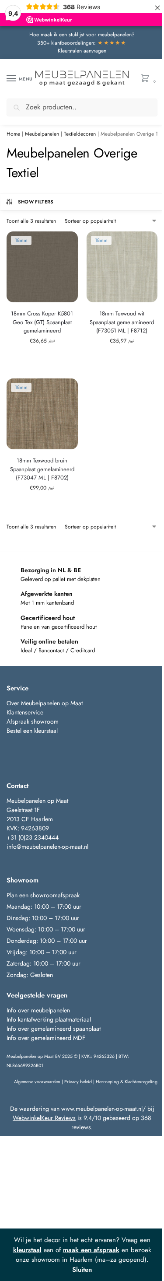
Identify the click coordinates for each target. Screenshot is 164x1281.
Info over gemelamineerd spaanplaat (54, 1028)
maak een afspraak (91, 1250)
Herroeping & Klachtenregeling (126, 1081)
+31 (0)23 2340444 (33, 837)
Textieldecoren (80, 134)
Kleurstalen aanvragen (82, 51)
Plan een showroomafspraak (43, 895)
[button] (147, 79)
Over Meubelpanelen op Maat (45, 703)
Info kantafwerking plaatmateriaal (49, 1019)
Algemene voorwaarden (37, 1081)
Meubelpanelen (42, 134)
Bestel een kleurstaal (33, 730)
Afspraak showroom (33, 721)
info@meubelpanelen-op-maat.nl (47, 846)
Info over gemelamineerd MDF (46, 1037)
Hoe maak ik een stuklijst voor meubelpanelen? (82, 34)
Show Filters (36, 201)
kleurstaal (27, 1250)
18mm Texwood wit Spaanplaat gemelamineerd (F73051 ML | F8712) (122, 322)
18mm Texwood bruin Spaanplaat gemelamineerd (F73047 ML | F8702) (42, 469)
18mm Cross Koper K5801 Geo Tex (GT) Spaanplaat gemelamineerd (42, 322)
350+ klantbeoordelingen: (82, 43)
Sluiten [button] (82, 1269)
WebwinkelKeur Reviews (44, 1117)
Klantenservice (25, 712)
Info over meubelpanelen (38, 1010)
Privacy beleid (78, 1081)
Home (13, 134)
